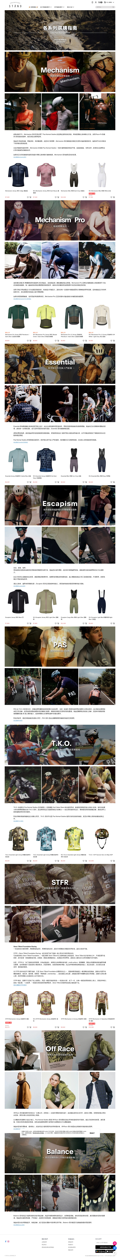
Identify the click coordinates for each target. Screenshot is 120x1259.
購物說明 (70, 1242)
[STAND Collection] (15, 5)
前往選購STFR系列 (20, 985)
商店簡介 (44, 1244)
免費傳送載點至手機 (105, 1247)
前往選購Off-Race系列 (19, 1129)
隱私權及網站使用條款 (48, 1247)
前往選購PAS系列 (18, 720)
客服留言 (70, 1244)
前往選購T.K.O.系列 (18, 821)
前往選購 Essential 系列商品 (21, 442)
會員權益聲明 (72, 1247)
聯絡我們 (70, 1250)
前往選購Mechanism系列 (20, 157)
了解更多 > (24, 1134)
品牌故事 (44, 1242)
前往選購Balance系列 (19, 1225)
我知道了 (92, 1133)
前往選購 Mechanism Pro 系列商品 (22, 299)
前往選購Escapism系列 (19, 586)
